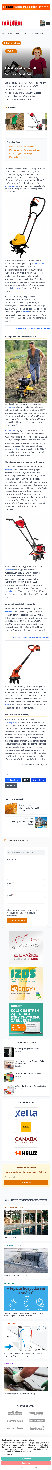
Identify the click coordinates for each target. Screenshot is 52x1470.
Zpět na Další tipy (13, 43)
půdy (7, 704)
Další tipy (19, 33)
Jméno (10, 883)
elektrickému (11, 186)
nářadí (26, 311)
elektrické (9, 407)
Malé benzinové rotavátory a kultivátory (25, 150)
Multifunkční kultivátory (19, 157)
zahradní (9, 469)
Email (10, 895)
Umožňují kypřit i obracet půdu (22, 153)
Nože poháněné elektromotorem (22, 146)
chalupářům (12, 722)
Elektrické (9, 430)
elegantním (38, 263)
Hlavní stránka (8, 33)
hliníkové (16, 288)
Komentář (12, 859)
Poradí (14, 449)
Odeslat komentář (17, 920)
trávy (41, 750)
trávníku (8, 591)
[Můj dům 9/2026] (42, 23)
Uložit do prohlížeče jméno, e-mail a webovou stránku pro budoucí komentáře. (23, 913)
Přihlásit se (26, 1182)
